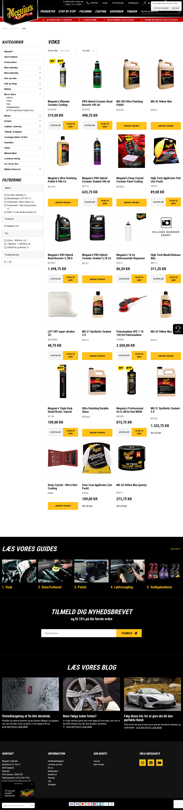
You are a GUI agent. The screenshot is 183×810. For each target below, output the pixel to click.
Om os (50, 768)
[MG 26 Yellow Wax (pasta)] (131, 458)
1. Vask (7, 587)
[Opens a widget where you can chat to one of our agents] (18, 794)
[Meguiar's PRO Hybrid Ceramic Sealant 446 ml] (97, 151)
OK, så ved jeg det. (162, 8)
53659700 (94, 3)
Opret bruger (99, 764)
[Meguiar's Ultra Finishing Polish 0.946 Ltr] (63, 151)
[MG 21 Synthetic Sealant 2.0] (97, 305)
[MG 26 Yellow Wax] (166, 75)
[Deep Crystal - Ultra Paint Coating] (63, 458)
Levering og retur (55, 764)
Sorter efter (53, 50)
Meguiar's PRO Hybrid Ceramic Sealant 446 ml (96, 179)
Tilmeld (126, 633)
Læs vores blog (91, 667)
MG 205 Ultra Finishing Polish (129, 103)
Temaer (132, 11)
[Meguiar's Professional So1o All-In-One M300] (131, 382)
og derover (18, 247)
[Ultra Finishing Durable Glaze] (97, 382)
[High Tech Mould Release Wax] (166, 228)
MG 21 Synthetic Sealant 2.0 (96, 333)
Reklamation (53, 771)
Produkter (47, 11)
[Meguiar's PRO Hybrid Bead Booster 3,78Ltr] (63, 228)
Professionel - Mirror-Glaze (20, 202)
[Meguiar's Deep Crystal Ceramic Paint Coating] (131, 151)
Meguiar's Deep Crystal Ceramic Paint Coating (129, 179)
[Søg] (179, 11)
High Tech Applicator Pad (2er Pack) (165, 179)
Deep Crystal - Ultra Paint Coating (62, 486)
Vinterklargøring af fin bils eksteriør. (26, 716)
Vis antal (86, 50)
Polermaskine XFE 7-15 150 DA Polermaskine (129, 333)
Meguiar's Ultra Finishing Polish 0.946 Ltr (62, 179)
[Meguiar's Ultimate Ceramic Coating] (63, 75)
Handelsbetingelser (56, 761)
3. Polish (80, 587)
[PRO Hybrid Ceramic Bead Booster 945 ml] (97, 75)
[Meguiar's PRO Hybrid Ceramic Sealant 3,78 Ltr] (97, 228)
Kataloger (52, 784)
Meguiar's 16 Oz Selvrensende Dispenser (130, 256)
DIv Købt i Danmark (16, 195)
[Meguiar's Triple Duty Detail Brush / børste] (63, 382)
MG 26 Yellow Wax (161, 101)
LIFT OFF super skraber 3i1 (61, 333)
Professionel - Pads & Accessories (21, 207)
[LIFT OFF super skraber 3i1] (63, 305)
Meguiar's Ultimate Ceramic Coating (59, 103)
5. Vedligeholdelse (159, 587)
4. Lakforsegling (122, 587)
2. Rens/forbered (49, 587)
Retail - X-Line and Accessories (21, 212)
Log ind (97, 761)
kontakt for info (131, 126)
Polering (85, 11)
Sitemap (51, 778)
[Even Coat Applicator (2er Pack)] (97, 458)
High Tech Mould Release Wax (166, 256)
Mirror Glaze (14, 28)
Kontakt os (52, 774)
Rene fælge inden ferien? (79, 716)
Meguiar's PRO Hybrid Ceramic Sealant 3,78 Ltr (96, 256)
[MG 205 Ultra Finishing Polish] (131, 75)
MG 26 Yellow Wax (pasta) (131, 485)
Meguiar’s (13, 226)
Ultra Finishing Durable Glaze (95, 410)
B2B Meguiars (133, 3)
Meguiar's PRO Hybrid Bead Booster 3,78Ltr (60, 256)
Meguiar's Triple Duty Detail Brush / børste (60, 410)
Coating (100, 11)
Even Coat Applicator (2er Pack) (97, 486)
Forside (4, 28)
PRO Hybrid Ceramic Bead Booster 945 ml (97, 103)
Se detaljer (55, 125)
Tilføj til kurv (70, 125)
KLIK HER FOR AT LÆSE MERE (15, 727)
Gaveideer (116, 11)
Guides (105, 3)
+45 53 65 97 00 (22, 778)
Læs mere (174, 549)
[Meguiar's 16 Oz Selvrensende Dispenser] (131, 228)
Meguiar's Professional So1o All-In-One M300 (129, 410)
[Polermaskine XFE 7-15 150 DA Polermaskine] (131, 305)
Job (49, 781)
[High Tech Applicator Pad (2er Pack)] (166, 151)
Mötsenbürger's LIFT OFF (19, 198)
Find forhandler (118, 3)
